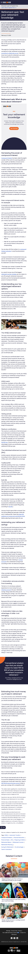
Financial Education (19, 837)
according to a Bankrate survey (9, 53)
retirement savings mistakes (8, 274)
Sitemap (8, 930)
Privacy (20, 930)
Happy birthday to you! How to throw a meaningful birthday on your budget (12, 879)
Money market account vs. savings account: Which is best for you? (13, 920)
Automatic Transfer (15, 835)
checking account (6, 590)
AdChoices (14, 934)
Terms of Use (14, 930)
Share (4, 827)
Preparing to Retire (19, 840)
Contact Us (22, 932)
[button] (1, 2)
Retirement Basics (6, 842)
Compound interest (6, 158)
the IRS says (4, 442)
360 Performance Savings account (10, 783)
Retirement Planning (7, 844)
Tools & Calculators (6, 849)
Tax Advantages (19, 847)
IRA (12, 840)
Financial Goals (5, 840)
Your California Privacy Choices (10, 932)
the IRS (10, 506)
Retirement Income (18, 842)
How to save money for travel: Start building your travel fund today (13, 900)
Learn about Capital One (8, 7)
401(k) (6, 835)
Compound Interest (6, 837)
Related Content (14, 856)
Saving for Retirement (7, 847)
